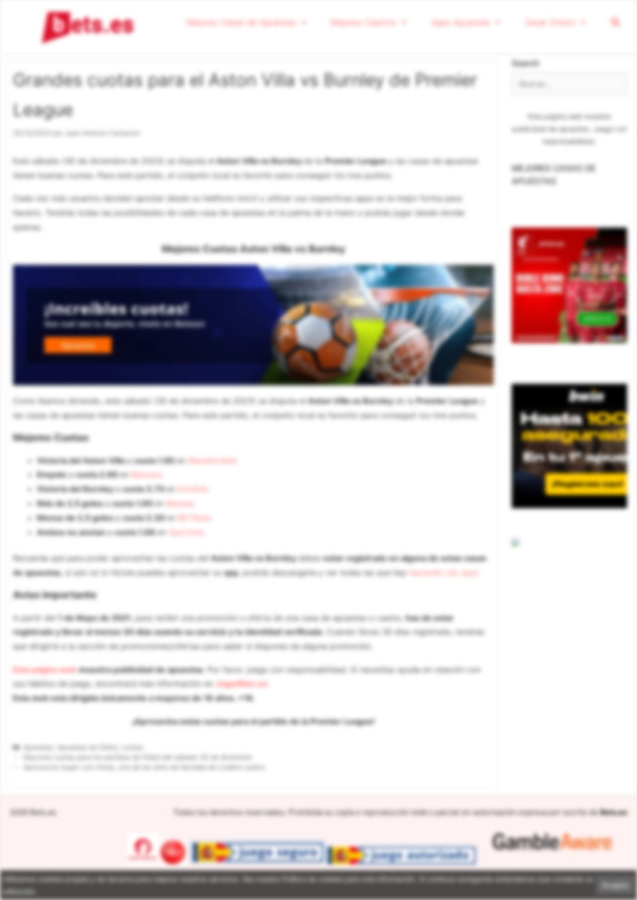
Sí (445, 121)
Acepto (615, 885)
